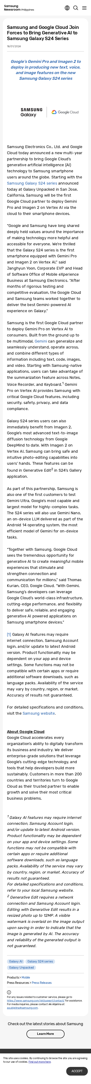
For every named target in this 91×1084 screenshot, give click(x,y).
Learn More (45, 1034)
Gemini (41, 341)
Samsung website (39, 713)
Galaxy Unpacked (21, 967)
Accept (77, 1071)
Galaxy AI (15, 961)
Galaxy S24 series (40, 961)
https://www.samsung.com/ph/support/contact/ (36, 1000)
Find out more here (40, 1061)
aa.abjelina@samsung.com (22, 1007)
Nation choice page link (67, 8)
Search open (76, 8)
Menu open (84, 8)
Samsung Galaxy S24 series (32, 183)
